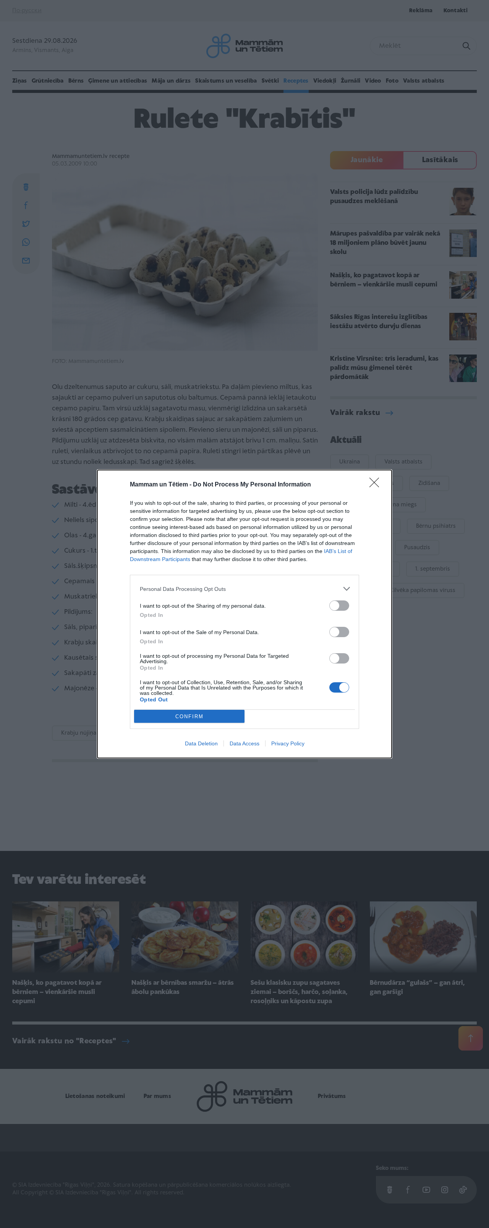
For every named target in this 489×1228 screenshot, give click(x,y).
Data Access (244, 743)
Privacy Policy (287, 743)
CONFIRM (189, 716)
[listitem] (244, 589)
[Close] (376, 485)
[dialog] (244, 614)
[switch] (339, 605)
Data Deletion (201, 743)
